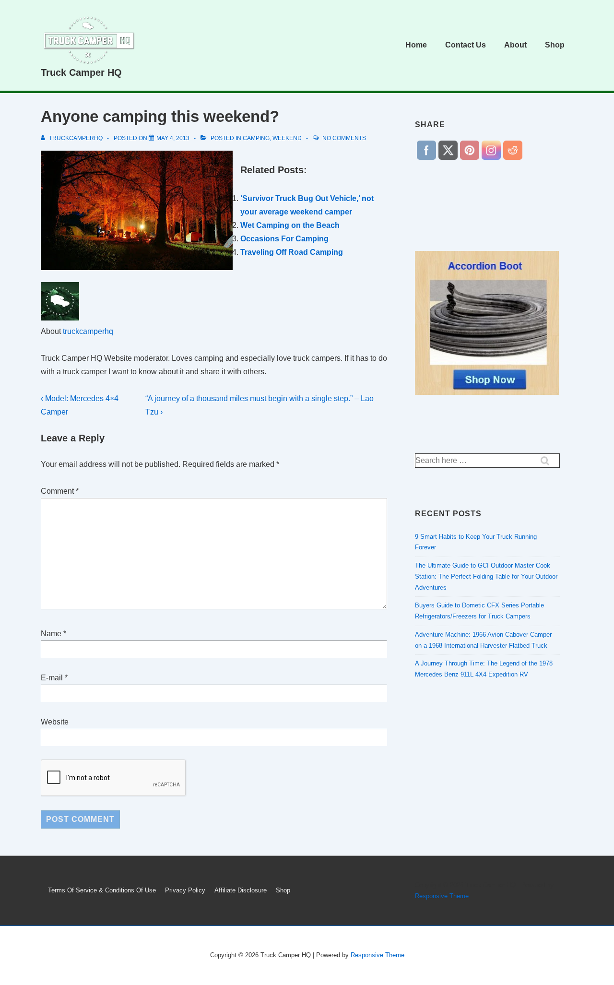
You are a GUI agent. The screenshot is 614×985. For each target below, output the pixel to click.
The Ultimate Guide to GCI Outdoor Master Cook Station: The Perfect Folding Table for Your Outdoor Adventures (486, 576)
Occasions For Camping (284, 239)
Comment (60, 491)
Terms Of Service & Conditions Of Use (102, 890)
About (515, 45)
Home (416, 45)
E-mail (52, 678)
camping (256, 138)
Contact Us (465, 45)
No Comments (344, 138)
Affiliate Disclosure (240, 890)
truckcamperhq (88, 331)
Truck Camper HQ (81, 72)
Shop (555, 45)
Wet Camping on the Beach (290, 225)
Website (55, 722)
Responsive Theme (442, 896)
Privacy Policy (185, 890)
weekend (287, 138)
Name (51, 633)
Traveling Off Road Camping (291, 252)
